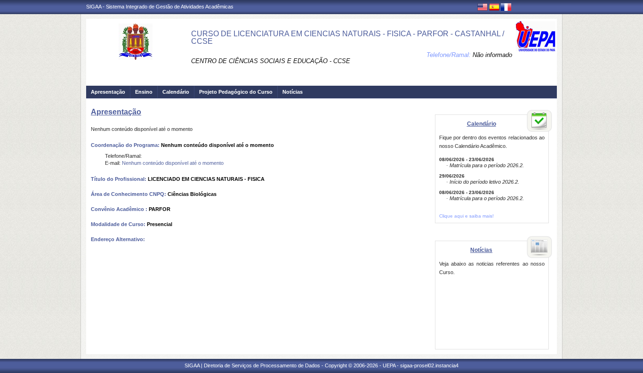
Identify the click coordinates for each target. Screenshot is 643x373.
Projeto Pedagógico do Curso (236, 92)
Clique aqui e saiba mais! (466, 216)
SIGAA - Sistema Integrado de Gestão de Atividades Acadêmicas (159, 6)
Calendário (175, 92)
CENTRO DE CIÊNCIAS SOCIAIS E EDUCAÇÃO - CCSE (270, 61)
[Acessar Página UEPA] (535, 36)
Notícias (292, 92)
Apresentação (108, 92)
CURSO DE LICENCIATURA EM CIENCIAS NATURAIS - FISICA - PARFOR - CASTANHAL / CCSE (347, 37)
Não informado (492, 54)
